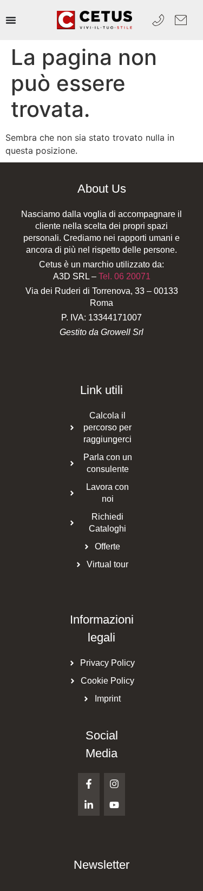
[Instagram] (115, 784)
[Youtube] (115, 805)
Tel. (124, 276)
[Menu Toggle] (10, 20)
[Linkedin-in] (89, 805)
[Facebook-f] (89, 784)
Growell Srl (122, 332)
